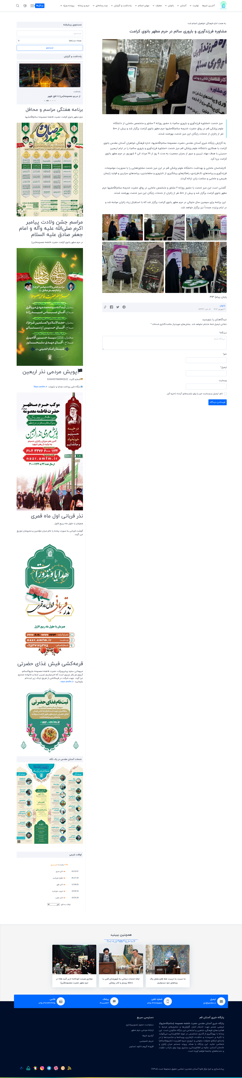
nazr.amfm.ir (67, 681)
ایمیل (223, 367)
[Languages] (25, 5)
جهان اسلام (143, 5)
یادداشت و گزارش (123, 5)
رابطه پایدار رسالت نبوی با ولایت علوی (61, 96)
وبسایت (223, 380)
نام (225, 354)
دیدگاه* (223, 332)
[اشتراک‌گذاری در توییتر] (117, 307)
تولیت (196, 5)
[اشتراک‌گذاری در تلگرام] (124, 307)
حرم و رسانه (83, 5)
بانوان (171, 5)
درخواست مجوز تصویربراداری (140, 1024)
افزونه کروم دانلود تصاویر (141, 1046)
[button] (55, 100)
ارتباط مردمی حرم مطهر (142, 1030)
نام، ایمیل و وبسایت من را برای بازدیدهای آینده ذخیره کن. (194, 393)
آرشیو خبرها (148, 1035)
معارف (159, 5)
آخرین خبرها (208, 5)
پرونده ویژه (68, 5)
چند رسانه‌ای (102, 5)
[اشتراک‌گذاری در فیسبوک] (111, 307)
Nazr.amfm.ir (40, 386)
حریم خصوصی (147, 1041)
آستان (183, 5)
